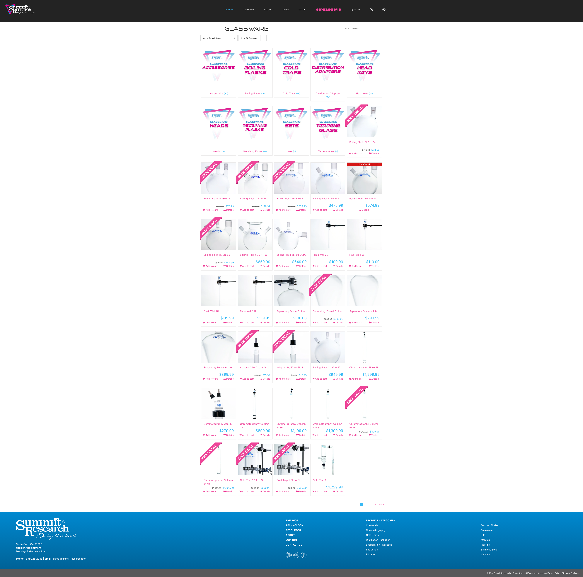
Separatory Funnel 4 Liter (363, 311)
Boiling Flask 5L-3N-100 (254, 254)
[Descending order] (235, 38)
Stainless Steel (489, 549)
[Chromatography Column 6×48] (218, 459)
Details (375, 153)
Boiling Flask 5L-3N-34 (289, 198)
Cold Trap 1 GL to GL (288, 480)
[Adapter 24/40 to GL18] (291, 347)
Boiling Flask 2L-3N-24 (217, 198)
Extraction (372, 549)
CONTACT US (294, 544)
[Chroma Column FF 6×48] (364, 347)
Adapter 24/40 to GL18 (289, 367)
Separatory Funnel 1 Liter (290, 311)
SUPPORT (291, 539)
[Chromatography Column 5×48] (364, 403)
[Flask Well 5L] (364, 234)
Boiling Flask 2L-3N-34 (253, 198)
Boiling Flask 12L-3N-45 (326, 367)
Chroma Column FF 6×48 (363, 367)
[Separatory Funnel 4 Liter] (364, 290)
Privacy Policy (554, 573)
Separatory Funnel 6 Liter (218, 367)
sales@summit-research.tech (69, 558)
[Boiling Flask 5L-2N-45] (328, 178)
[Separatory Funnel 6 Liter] (218, 347)
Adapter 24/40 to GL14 (253, 367)
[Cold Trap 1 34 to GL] (255, 459)
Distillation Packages (378, 539)
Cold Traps (372, 535)
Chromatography (376, 530)
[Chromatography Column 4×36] (291, 403)
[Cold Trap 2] (328, 459)
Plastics (485, 544)
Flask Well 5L (356, 254)
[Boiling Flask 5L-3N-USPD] (291, 234)
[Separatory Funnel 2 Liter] (328, 290)
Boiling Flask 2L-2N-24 (362, 142)
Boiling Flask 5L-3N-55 (217, 254)
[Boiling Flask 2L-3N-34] (255, 178)
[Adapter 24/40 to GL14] (255, 347)
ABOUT (290, 535)
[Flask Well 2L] (328, 234)
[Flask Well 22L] (255, 290)
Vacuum (485, 554)
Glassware (487, 530)
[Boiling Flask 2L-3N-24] (218, 178)
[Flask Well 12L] (218, 290)
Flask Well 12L (212, 311)
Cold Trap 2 (320, 480)
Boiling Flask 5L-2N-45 (326, 198)
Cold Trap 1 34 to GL (252, 480)
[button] (383, 9)
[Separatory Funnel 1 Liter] (291, 290)
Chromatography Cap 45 (218, 423)
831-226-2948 (34, 558)
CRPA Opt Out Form (570, 573)
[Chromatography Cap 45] (218, 403)
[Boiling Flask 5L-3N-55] (218, 234)
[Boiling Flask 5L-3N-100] (255, 234)
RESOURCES (293, 530)
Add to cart (357, 153)
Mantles (485, 539)
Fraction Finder (489, 525)
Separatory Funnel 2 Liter (327, 311)
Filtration (371, 554)
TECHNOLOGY (294, 525)
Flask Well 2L (320, 254)
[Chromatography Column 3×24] (255, 403)
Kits (483, 535)
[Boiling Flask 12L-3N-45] (328, 347)
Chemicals (372, 525)
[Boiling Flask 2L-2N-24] (364, 121)
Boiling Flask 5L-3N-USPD (291, 254)
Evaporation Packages (379, 544)
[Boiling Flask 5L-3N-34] (291, 178)
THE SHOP (292, 520)
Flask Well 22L (248, 311)
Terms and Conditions (537, 573)
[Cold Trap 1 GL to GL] (291, 459)
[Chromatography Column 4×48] (328, 403)
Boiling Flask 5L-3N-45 (362, 198)
